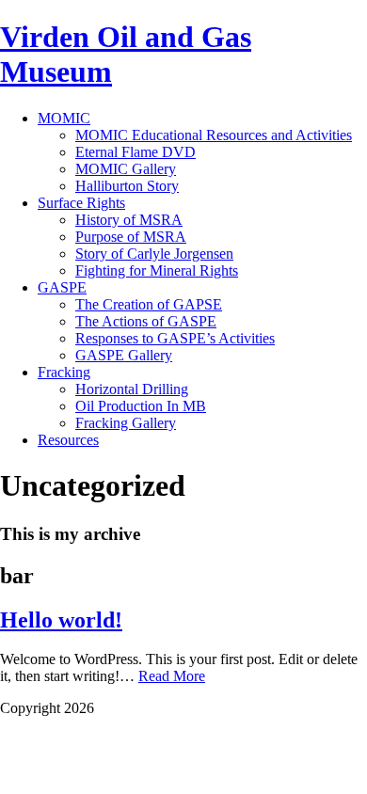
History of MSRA (129, 220)
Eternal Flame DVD (135, 152)
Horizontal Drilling (131, 389)
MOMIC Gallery (125, 169)
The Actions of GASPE (145, 321)
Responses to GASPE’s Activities (175, 338)
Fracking (64, 372)
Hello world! (61, 620)
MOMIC (64, 118)
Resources (68, 440)
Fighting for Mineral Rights (156, 270)
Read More (171, 676)
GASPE (62, 287)
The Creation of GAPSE (148, 304)
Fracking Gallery (125, 423)
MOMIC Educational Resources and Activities (213, 135)
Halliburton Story (127, 186)
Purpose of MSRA (130, 237)
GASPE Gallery (123, 355)
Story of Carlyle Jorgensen (154, 254)
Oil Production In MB (140, 406)
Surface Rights (81, 203)
